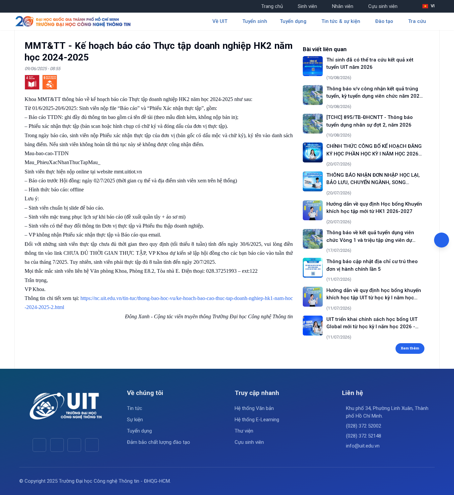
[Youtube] (57, 445)
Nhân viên (342, 6)
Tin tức (134, 408)
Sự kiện (135, 420)
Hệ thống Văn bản (254, 408)
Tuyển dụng (139, 431)
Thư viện (244, 431)
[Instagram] (74, 445)
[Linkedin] (92, 445)
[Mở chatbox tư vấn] (441, 240)
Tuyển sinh (254, 21)
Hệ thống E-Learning (257, 420)
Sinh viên (307, 6)
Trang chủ (272, 6)
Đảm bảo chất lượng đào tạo (158, 442)
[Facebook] (39, 445)
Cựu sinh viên (382, 6)
